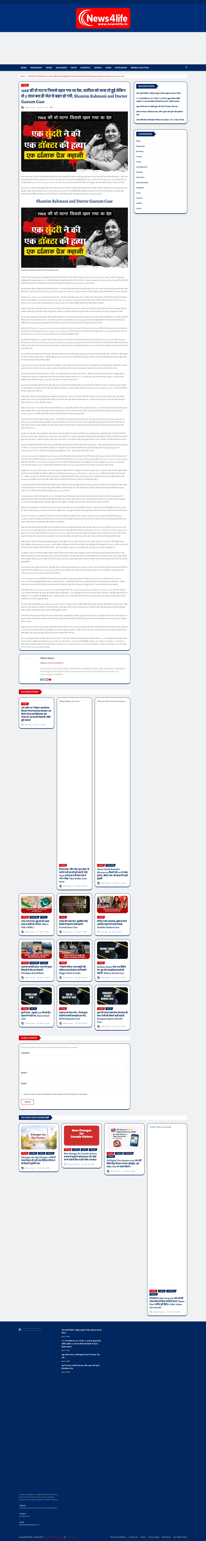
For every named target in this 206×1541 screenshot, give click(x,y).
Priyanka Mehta (74, 1164)
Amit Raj (28, 725)
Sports (98, 67)
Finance (139, 198)
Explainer (61, 67)
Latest (138, 208)
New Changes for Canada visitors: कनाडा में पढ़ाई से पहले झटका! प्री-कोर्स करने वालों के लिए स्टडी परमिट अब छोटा (80, 1156)
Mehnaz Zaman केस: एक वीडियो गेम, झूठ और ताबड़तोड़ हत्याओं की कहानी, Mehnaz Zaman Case (111, 970)
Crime (49, 67)
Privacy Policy (153, 1537)
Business (140, 151)
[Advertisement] (103, 48)
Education (140, 177)
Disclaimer (166, 1537)
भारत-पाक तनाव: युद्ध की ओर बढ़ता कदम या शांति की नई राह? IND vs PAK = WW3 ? (35, 924)
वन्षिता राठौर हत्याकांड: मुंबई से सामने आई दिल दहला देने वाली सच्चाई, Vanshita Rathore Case (112, 924)
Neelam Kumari (159, 1312)
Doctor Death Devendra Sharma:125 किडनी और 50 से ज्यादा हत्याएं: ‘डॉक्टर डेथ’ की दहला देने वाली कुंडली (112, 874)
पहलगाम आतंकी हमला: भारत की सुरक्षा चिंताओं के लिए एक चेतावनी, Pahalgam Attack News (36, 970)
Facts (74, 67)
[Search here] (186, 67)
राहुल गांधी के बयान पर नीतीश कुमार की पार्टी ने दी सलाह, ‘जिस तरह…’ (157, 106)
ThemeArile (71, 1537)
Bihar (138, 141)
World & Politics (140, 67)
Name (24, 1073)
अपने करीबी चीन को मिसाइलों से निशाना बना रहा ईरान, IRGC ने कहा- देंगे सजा (160, 120)
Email (24, 1083)
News (108, 67)
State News (121, 67)
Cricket (139, 156)
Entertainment (142, 182)
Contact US (133, 1537)
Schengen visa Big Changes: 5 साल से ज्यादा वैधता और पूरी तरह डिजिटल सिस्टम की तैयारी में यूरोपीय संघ (38, 1160)
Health (139, 203)
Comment (25, 1053)
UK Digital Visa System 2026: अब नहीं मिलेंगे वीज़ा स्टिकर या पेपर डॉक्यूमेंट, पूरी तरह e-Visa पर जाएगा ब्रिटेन (124, 1163)
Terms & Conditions (118, 1537)
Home (24, 67)
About (143, 1537)
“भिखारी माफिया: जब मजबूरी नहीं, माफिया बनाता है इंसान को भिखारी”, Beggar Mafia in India (73, 970)
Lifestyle (85, 67)
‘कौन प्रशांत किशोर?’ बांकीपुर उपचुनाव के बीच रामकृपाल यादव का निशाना (158, 93)
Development (141, 167)
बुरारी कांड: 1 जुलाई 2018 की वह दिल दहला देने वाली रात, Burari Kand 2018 (36, 1015)
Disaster (139, 172)
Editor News (59, 1537)
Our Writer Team (180, 1537)
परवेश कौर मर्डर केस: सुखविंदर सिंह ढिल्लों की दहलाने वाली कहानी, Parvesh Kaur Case (73, 924)
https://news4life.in (56, 663)
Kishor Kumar (30, 107)
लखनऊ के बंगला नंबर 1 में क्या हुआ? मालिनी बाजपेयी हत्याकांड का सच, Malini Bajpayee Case (73, 1015)
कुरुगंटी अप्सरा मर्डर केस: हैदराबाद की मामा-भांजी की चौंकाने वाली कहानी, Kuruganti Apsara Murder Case (112, 1017)
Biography (36, 67)
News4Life (48, 1537)
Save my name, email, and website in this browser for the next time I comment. (55, 1094)
